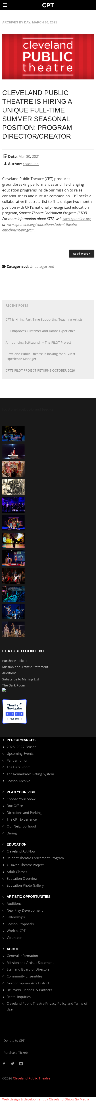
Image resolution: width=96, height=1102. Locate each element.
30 (28, 156)
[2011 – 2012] (13, 504)
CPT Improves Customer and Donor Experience (40, 331)
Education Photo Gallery (25, 885)
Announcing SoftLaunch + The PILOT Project (38, 342)
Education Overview (22, 878)
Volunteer (14, 937)
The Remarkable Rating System (30, 774)
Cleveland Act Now (21, 851)
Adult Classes (17, 871)
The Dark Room (13, 685)
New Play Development (25, 910)
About (13, 949)
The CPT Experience (22, 819)
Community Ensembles (24, 976)
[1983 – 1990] (13, 486)
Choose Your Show (21, 799)
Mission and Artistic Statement (25, 667)
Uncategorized (42, 266)
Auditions (9, 673)
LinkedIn (30, 1064)
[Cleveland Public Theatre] (48, 5)
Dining (12, 833)
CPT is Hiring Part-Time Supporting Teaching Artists (44, 319)
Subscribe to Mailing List (20, 679)
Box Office (15, 805)
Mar (22, 156)
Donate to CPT (14, 1040)
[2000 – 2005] (13, 451)
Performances (21, 740)
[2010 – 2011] (13, 540)
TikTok (25, 1064)
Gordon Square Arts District (28, 983)
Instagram (21, 1064)
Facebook (4, 1064)
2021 (36, 156)
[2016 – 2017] (13, 629)
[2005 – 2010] (13, 433)
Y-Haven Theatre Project (25, 865)
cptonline (31, 163)
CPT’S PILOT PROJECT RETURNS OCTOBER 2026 (40, 370)
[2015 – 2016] (13, 522)
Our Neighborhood (21, 826)
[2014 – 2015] (13, 469)
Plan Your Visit (21, 792)
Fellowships (16, 917)
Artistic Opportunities (28, 896)
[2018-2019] (13, 593)
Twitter (12, 1064)
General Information (22, 955)
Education (17, 844)
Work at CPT (16, 930)
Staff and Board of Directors (28, 969)
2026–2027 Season (21, 746)
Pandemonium (18, 760)
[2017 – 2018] (13, 558)
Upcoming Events (20, 753)
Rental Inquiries (19, 996)
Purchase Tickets (14, 661)
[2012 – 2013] (13, 611)
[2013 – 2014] (13, 576)
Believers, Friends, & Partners (29, 990)
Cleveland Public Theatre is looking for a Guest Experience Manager (40, 356)
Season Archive (18, 781)
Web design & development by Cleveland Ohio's (45, 1099)
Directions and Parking (24, 812)
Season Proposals (20, 924)
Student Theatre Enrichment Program (35, 858)
